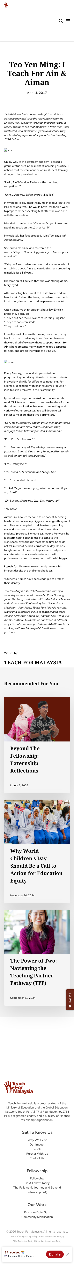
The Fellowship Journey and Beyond (37, 1187)
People (37, 1149)
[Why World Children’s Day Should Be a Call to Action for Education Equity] (37, 851)
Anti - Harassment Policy (50, 1236)
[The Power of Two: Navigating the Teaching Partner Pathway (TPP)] (37, 958)
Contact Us (37, 1158)
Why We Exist (37, 1140)
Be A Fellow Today (37, 1183)
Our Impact (37, 1144)
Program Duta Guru (37, 1212)
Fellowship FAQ (37, 1192)
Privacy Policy (30, 1236)
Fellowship (37, 1178)
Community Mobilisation (37, 1217)
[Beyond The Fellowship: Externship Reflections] (37, 745)
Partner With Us (37, 1153)
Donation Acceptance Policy (48, 1241)
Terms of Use (16, 1236)
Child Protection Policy (23, 1241)
